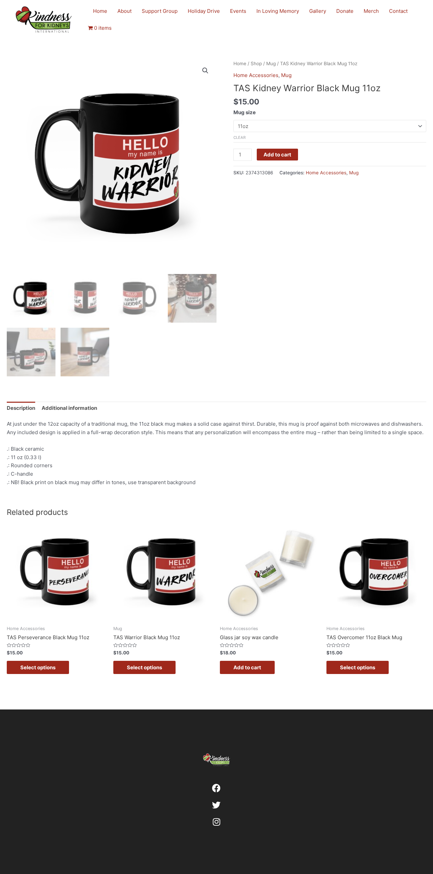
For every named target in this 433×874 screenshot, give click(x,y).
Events (238, 11)
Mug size (244, 112)
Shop (256, 63)
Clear (239, 137)
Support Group (160, 11)
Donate (345, 11)
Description (21, 408)
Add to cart (277, 154)
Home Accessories (255, 75)
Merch (371, 11)
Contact (398, 11)
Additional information (69, 408)
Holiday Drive (204, 11)
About (124, 11)
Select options (37, 667)
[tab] (21, 408)
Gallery (317, 11)
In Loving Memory (277, 11)
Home (100, 11)
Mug (271, 63)
